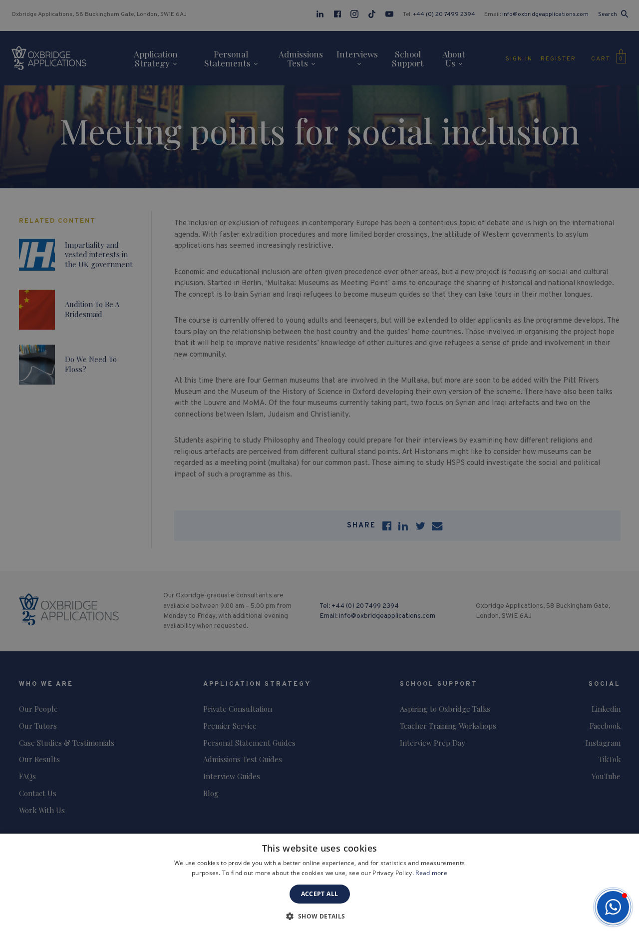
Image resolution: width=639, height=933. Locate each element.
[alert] (319, 466)
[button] (613, 907)
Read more (431, 873)
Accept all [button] (319, 894)
